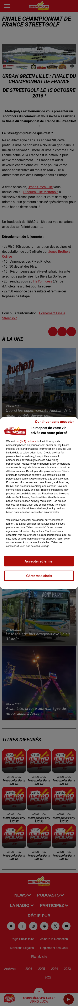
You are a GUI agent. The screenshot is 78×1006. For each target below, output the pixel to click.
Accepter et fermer (39, 561)
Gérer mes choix (39, 575)
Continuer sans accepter (54, 421)
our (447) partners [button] (26, 441)
